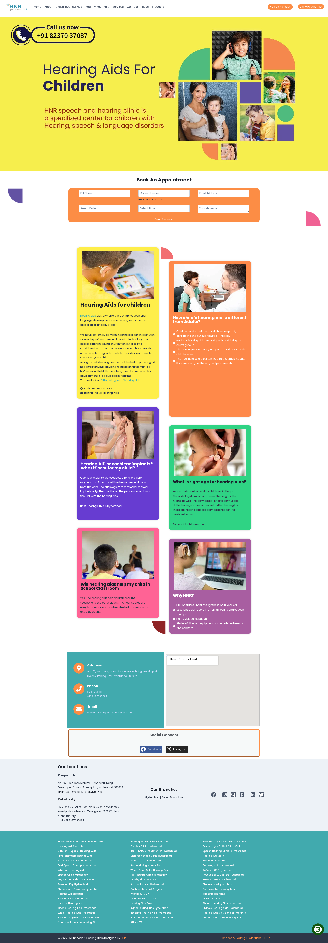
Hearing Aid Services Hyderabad (149, 841)
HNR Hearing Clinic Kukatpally (148, 874)
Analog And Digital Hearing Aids (222, 917)
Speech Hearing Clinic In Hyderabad (225, 851)
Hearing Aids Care (141, 903)
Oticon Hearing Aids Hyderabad (77, 908)
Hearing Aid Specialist (71, 846)
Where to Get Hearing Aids (146, 860)
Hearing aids (88, 316)
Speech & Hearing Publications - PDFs (246, 938)
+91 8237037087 (93, 792)
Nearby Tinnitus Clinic (143, 879)
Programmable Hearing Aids (75, 855)
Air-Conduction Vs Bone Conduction (152, 917)
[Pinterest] (242, 794)
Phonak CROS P (139, 894)
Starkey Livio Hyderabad (217, 884)
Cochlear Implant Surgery (146, 889)
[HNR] (17, 7)
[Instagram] (225, 794)
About (48, 7)
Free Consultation (280, 6)
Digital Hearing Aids (69, 7)
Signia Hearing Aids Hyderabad (149, 908)
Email (92, 706)
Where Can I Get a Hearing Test (149, 870)
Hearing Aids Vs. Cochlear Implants (224, 912)
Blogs (145, 7)
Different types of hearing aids (120, 380)
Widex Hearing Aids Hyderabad (77, 912)
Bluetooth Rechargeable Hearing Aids (80, 841)
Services (118, 7)
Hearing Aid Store (213, 855)
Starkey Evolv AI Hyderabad (147, 884)
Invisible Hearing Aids (71, 903)
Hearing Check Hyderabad (74, 898)
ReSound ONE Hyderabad (218, 870)
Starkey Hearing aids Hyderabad (223, 908)
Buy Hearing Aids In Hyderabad (77, 879)
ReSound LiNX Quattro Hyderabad (223, 874)
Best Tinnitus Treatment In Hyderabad (153, 851)
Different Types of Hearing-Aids (77, 851)
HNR (123, 938)
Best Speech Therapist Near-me (77, 865)
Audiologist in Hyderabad (218, 865)
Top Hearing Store (214, 860)
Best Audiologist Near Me (145, 865)
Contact (132, 7)
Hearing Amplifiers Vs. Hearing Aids (79, 917)
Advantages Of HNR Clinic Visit (221, 846)
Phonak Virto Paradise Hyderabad (78, 889)
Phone (92, 686)
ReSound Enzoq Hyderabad (219, 879)
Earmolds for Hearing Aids (219, 889)
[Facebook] (214, 794)
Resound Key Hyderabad (73, 884)
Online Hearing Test (311, 6)
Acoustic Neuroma (214, 894)
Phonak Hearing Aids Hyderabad (222, 903)
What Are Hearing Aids (71, 870)
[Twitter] (261, 794)
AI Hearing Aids (212, 898)
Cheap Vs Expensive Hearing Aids (78, 922)
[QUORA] (233, 794)
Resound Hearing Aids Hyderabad (151, 912)
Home (37, 7)
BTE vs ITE (136, 922)
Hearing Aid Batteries (70, 894)
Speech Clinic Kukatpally (73, 874)
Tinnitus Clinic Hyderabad (146, 846)
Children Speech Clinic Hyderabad (151, 855)
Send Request (164, 219)
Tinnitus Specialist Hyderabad (76, 860)
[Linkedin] (253, 794)
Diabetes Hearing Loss (143, 898)
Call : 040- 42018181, (70, 792)
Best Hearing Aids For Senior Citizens (225, 841)
